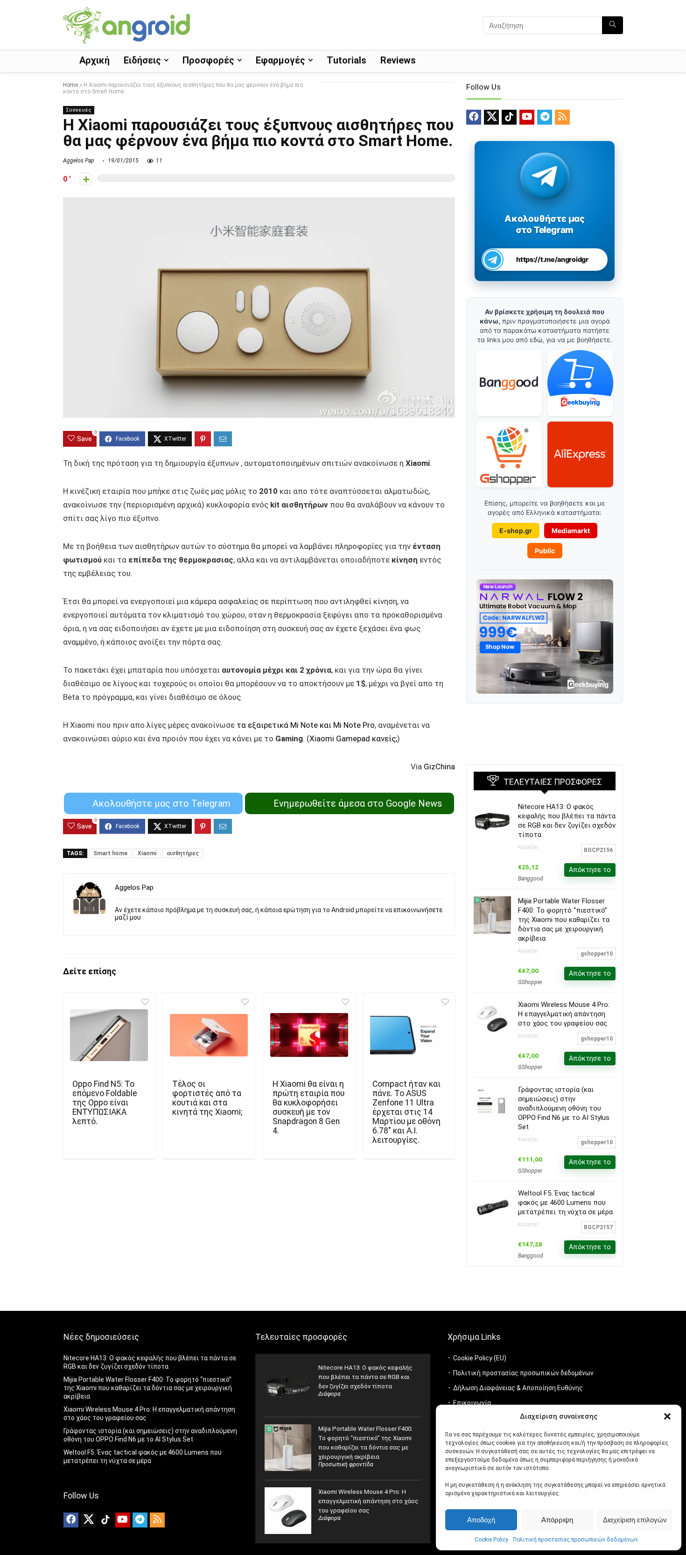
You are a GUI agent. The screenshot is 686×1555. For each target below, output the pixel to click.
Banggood (530, 878)
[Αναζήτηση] (612, 25)
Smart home (110, 853)
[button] (667, 1416)
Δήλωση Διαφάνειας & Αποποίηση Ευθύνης (518, 1388)
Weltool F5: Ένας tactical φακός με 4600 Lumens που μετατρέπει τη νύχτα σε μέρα (565, 1202)
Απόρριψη (557, 1520)
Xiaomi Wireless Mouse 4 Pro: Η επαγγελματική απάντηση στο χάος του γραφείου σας (563, 1013)
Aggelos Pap (78, 160)
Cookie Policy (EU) (479, 1358)
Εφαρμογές (280, 60)
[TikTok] (509, 117)
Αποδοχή (481, 1520)
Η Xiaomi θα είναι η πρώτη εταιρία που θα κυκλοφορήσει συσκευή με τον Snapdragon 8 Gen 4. (308, 1107)
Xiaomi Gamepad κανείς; (353, 738)
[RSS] (562, 117)
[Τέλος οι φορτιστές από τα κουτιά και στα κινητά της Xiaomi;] (209, 1035)
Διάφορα (329, 1394)
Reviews (398, 60)
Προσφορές (208, 60)
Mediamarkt (571, 531)
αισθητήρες (183, 853)
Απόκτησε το (590, 869)
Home (70, 85)
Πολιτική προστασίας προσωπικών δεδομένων (575, 1539)
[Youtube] (526, 117)
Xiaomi (147, 853)
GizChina (439, 766)
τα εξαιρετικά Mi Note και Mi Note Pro (306, 725)
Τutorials (346, 60)
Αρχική (94, 60)
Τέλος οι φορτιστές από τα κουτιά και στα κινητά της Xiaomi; (207, 1098)
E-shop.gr (515, 531)
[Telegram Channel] (544, 175)
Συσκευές (78, 110)
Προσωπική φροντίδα (345, 1464)
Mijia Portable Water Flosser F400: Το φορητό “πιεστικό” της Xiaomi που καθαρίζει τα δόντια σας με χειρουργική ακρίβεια (563, 920)
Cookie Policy (491, 1539)
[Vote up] (86, 179)
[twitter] (491, 117)
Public (545, 551)
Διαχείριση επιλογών (635, 1520)
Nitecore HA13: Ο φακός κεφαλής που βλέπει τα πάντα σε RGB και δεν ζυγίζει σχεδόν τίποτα (365, 1377)
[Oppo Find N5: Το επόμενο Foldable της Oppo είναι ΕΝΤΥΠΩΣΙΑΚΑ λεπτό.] (109, 1035)
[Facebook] (473, 117)
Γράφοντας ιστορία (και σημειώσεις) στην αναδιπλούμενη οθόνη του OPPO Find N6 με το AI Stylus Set (563, 1108)
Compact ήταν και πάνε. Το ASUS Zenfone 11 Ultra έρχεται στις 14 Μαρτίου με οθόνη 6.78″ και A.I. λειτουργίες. (406, 1112)
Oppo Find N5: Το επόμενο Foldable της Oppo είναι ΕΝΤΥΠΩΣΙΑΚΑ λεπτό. (104, 1102)
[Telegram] (544, 117)
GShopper (530, 982)
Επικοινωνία (472, 1403)
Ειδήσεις (142, 60)
